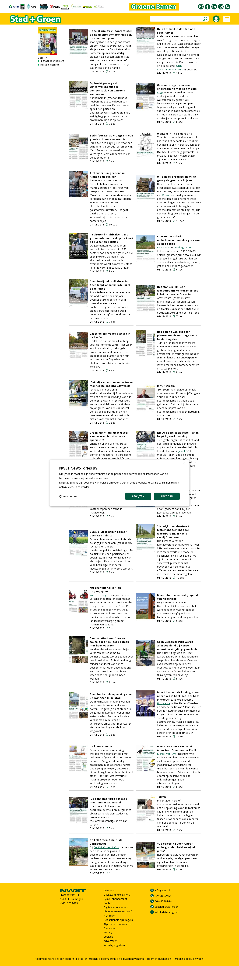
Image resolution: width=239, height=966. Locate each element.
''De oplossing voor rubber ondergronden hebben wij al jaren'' (176, 847)
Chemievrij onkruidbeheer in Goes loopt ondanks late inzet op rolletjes (110, 285)
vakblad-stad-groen (166, 906)
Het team (109, 915)
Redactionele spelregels (118, 920)
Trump (161, 797)
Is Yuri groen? (166, 386)
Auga (160, 92)
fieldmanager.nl (45, 958)
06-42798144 (163, 901)
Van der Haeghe (99, 595)
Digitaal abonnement (116, 907)
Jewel (181, 451)
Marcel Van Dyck (167, 753)
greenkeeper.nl (66, 958)
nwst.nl (199, 958)
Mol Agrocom (183, 247)
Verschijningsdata (114, 945)
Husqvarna (163, 703)
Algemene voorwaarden (118, 924)
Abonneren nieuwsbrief (117, 911)
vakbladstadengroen (167, 912)
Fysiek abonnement (115, 898)
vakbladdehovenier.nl (131, 958)
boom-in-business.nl (159, 958)
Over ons (109, 890)
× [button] (183, 463)
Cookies (108, 936)
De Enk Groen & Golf (106, 847)
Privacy (108, 932)
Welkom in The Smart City (174, 133)
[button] (68, 496)
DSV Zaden (164, 247)
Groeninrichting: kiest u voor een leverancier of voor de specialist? (109, 436)
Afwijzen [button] (138, 496)
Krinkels (167, 195)
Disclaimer (110, 928)
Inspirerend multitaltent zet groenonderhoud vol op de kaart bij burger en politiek (111, 238)
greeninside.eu (183, 958)
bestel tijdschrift (49, 64)
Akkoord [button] (166, 496)
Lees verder (82, 487)
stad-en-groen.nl (88, 958)
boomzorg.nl (108, 958)
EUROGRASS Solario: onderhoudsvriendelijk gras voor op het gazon (179, 240)
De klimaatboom (101, 746)
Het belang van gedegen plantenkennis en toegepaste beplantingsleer (177, 335)
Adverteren (110, 941)
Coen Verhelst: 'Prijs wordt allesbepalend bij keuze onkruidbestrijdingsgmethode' (177, 645)
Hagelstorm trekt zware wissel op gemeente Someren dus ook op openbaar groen (111, 34)
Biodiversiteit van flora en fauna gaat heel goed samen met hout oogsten (109, 641)
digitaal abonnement (52, 60)
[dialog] (119, 483)
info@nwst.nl (162, 890)
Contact (108, 903)
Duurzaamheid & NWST (118, 894)
